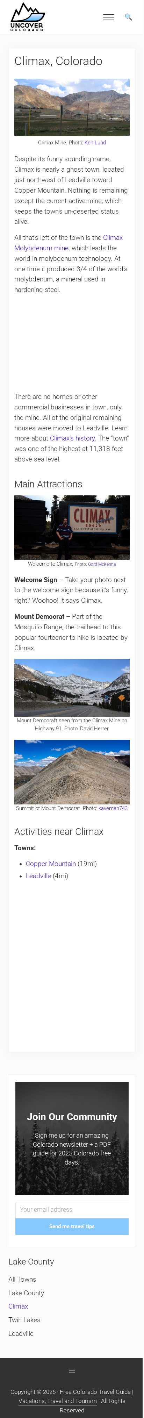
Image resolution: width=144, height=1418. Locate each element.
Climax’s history (72, 438)
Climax (18, 1306)
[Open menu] (72, 1371)
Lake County (26, 1293)
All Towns (22, 1279)
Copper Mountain (51, 864)
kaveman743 (113, 808)
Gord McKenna (102, 564)
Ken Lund (95, 142)
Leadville (38, 876)
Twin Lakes (24, 1320)
